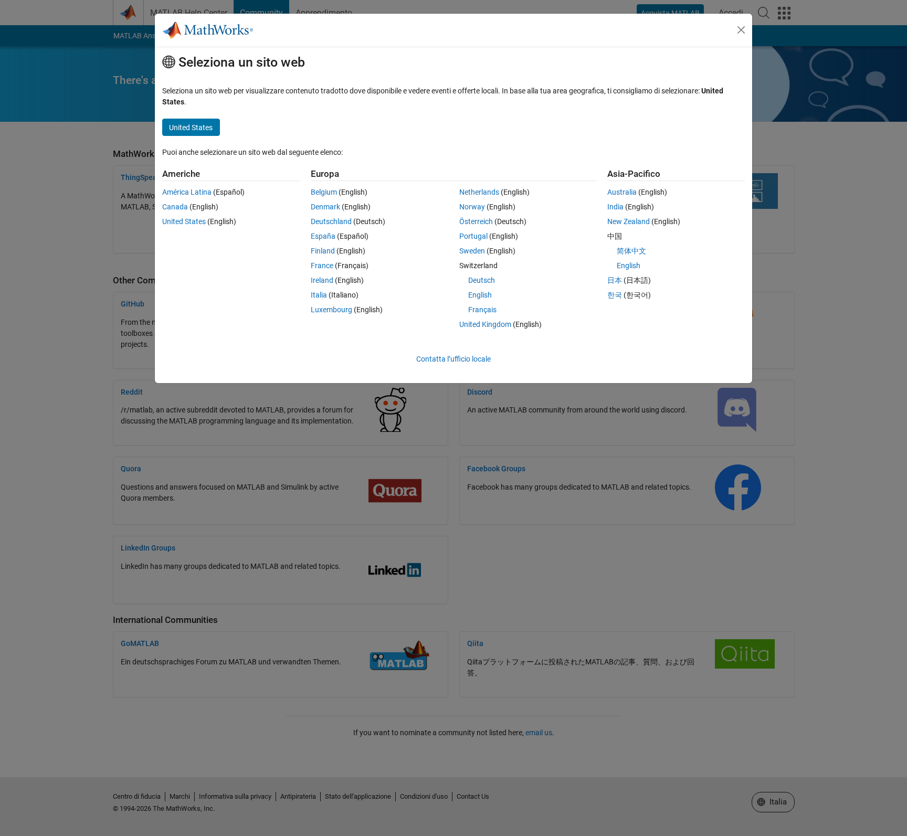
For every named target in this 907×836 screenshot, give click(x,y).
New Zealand (628, 221)
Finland (323, 251)
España (323, 236)
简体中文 (631, 251)
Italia (319, 295)
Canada (175, 207)
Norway (472, 207)
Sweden (472, 251)
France (322, 265)
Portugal (473, 236)
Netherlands (479, 192)
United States (184, 221)
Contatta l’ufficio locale (453, 359)
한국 (614, 295)
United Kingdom (485, 324)
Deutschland (331, 221)
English (480, 295)
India (615, 207)
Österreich (476, 221)
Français (482, 309)
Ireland (322, 280)
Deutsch (481, 280)
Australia (622, 192)
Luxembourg (331, 309)
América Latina (187, 192)
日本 (614, 280)
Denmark (325, 207)
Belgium (324, 192)
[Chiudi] (741, 30)
